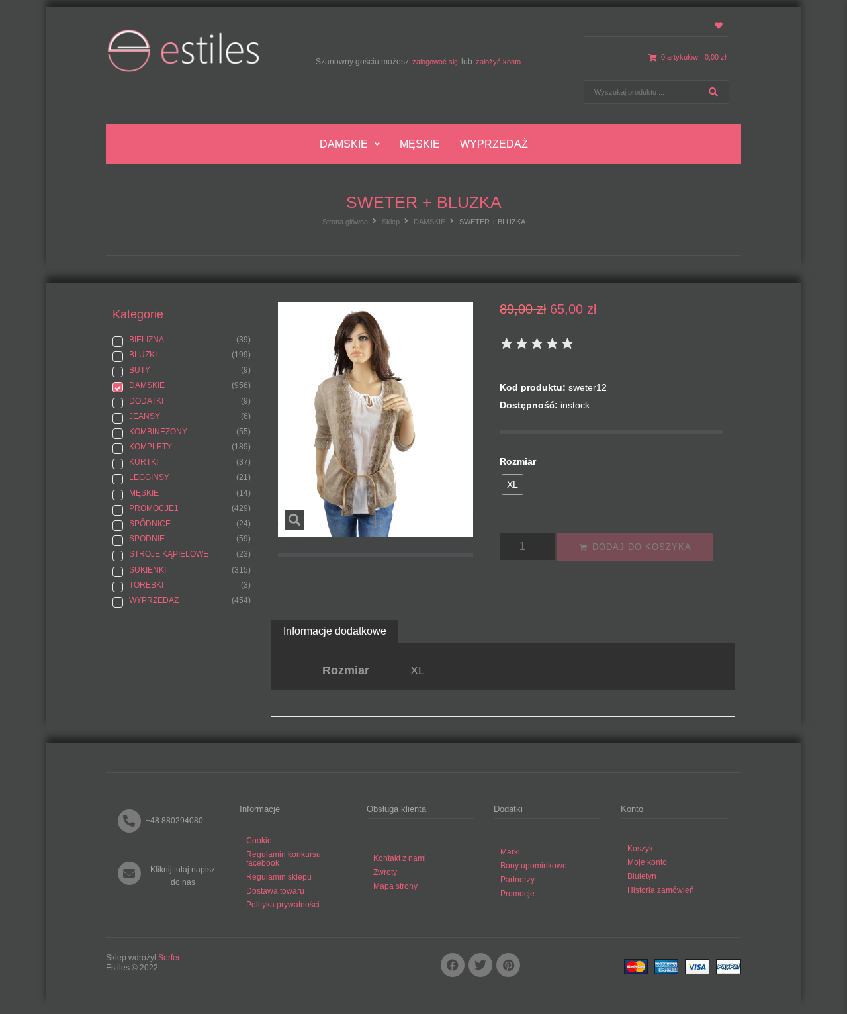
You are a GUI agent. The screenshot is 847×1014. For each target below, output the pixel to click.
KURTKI (143, 462)
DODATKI (146, 401)
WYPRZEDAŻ (154, 600)
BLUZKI (143, 354)
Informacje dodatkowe (334, 631)
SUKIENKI (147, 570)
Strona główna (345, 222)
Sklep (391, 222)
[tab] (334, 631)
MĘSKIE (144, 493)
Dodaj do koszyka (641, 547)
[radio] (512, 484)
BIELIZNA (146, 339)
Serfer (169, 957)
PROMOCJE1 (154, 508)
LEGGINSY (149, 477)
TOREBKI (146, 585)
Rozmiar (518, 461)
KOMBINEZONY (158, 431)
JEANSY (144, 416)
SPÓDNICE (150, 523)
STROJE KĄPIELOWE (168, 554)
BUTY (139, 370)
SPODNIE (147, 538)
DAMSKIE (429, 222)
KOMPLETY (150, 446)
